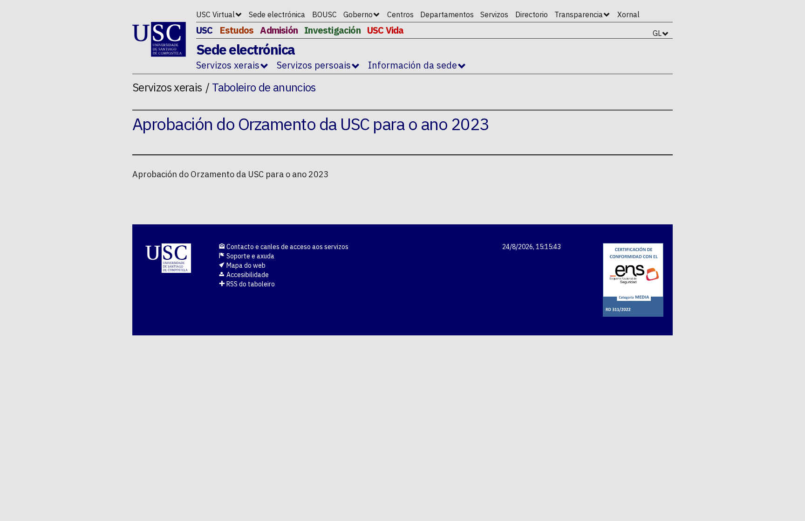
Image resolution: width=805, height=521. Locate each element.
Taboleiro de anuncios (264, 87)
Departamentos (447, 14)
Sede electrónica (277, 14)
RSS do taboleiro (250, 284)
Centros (400, 14)
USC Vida (385, 30)
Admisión (279, 30)
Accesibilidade (247, 275)
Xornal (628, 14)
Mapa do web (245, 265)
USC (204, 30)
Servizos (494, 14)
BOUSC (324, 14)
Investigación (332, 30)
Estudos (236, 30)
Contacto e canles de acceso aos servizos (286, 247)
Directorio (531, 14)
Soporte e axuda (249, 256)
